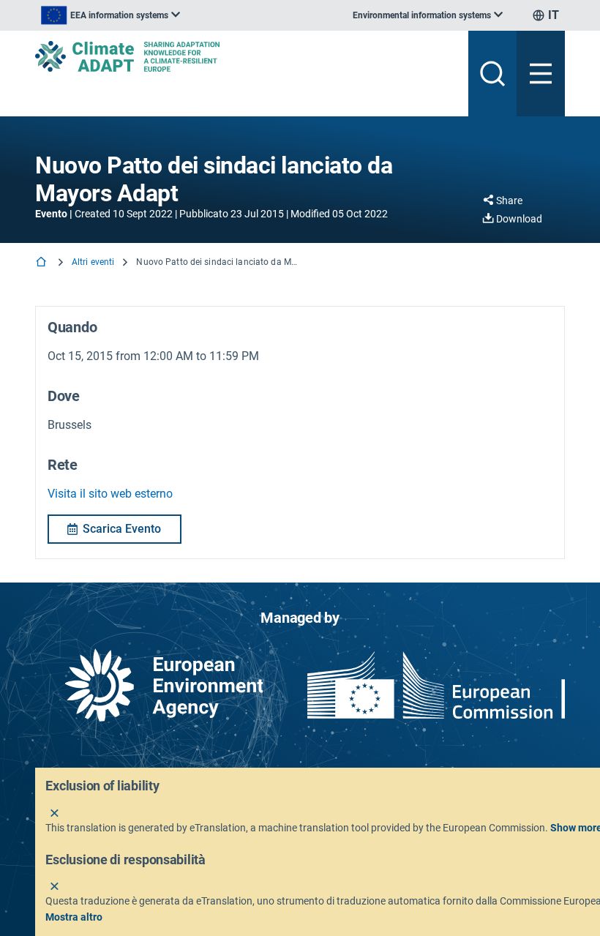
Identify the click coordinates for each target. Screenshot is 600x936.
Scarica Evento (122, 529)
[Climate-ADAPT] (246, 56)
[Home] (42, 263)
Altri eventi (93, 262)
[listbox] (110, 15)
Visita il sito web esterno (110, 494)
